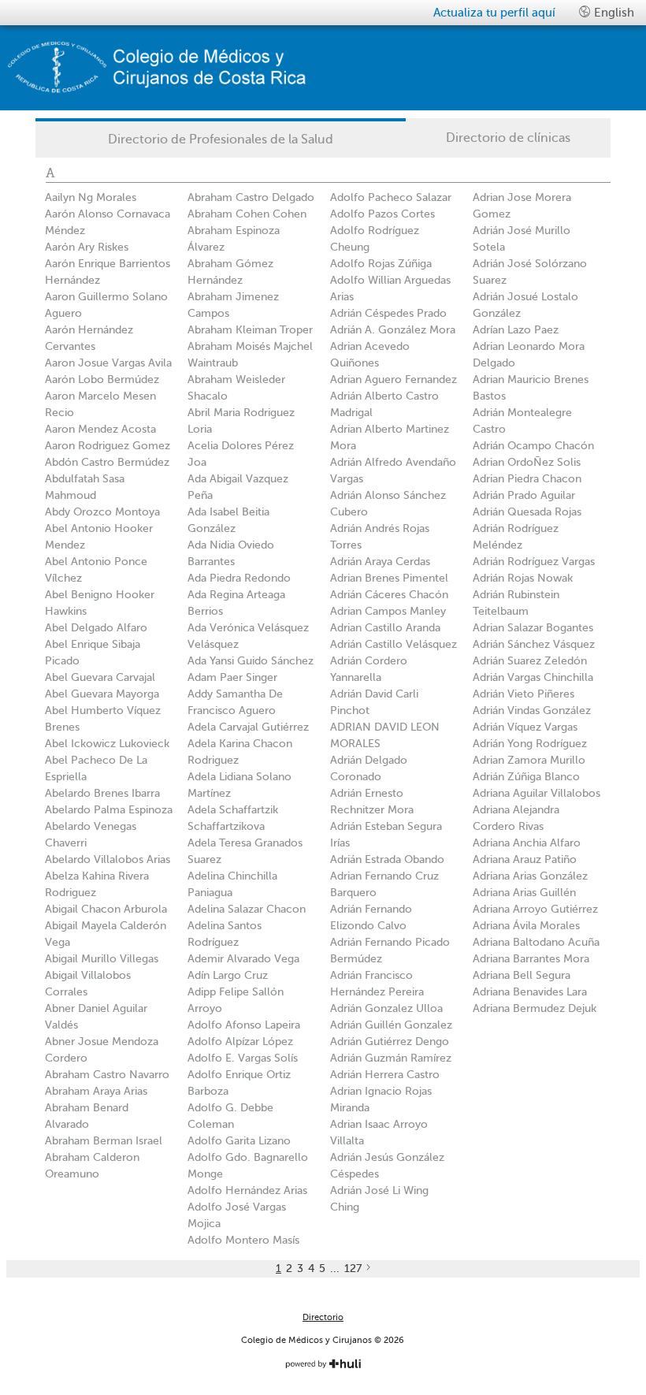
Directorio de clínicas (508, 138)
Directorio (323, 1317)
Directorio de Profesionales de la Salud (220, 139)
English (612, 12)
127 (353, 1268)
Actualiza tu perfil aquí (494, 12)
